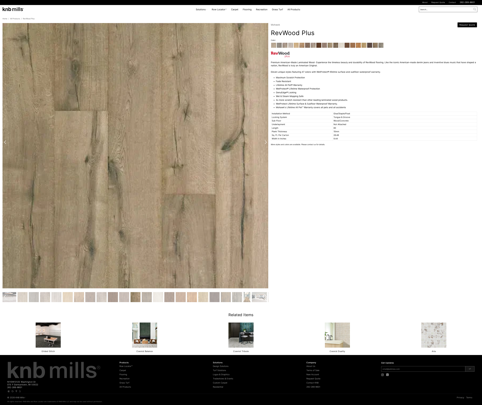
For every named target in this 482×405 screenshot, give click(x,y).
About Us (310, 366)
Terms (469, 397)
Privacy (460, 397)
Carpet (234, 9)
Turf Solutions (219, 370)
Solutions (201, 9)
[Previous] (5, 155)
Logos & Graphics (221, 374)
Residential (218, 387)
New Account (312, 374)
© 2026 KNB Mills (16, 397)
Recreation (261, 9)
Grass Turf (277, 9)
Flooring (247, 9)
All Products (293, 9)
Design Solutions (220, 366)
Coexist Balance (144, 335)
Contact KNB (312, 382)
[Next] (265, 155)
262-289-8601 (467, 2)
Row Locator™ (126, 366)
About (425, 2)
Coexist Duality (337, 335)
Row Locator (219, 9)
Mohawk (275, 24)
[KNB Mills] (40, 8)
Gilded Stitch (48, 335)
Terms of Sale (312, 370)
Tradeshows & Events (223, 378)
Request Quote (438, 2)
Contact (452, 2)
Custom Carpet (220, 382)
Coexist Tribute (241, 335)
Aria (433, 335)
